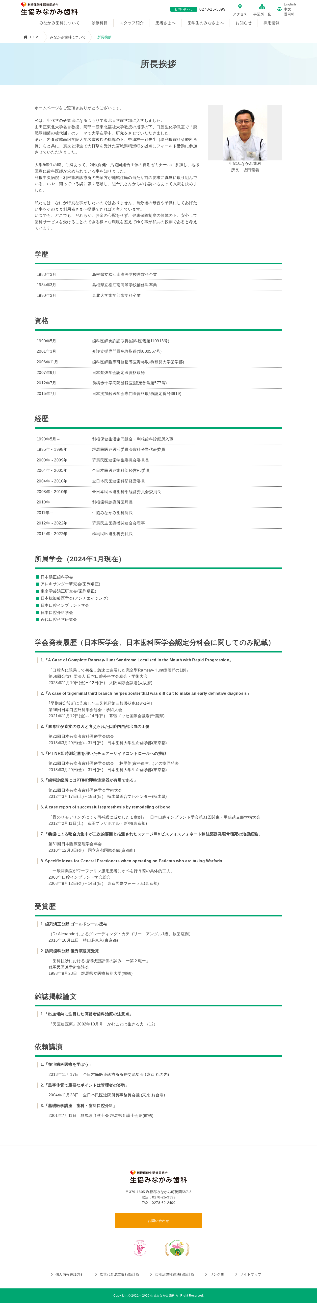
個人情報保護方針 (69, 1274)
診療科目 (100, 23)
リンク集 (217, 1274)
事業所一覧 (262, 14)
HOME (35, 37)
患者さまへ (166, 23)
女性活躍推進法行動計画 (174, 1274)
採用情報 (272, 23)
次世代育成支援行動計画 (119, 1274)
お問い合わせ (158, 1221)
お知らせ (244, 23)
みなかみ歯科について (59, 23)
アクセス (240, 14)
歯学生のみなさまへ (205, 23)
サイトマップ (250, 1274)
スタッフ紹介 (131, 23)
